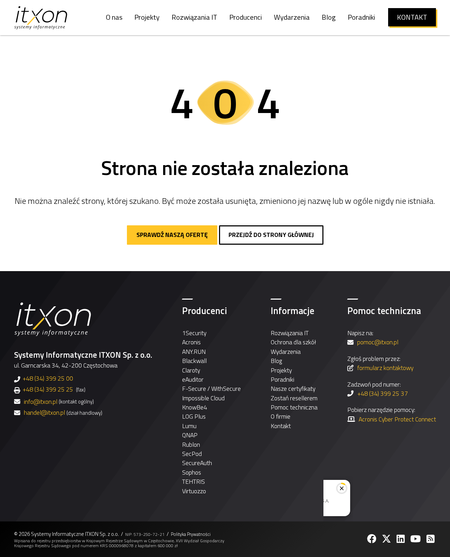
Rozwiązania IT (290, 333)
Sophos (191, 472)
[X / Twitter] (387, 539)
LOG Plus (194, 416)
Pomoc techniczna (294, 407)
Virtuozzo (194, 491)
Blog (276, 360)
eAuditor (193, 379)
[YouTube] (416, 539)
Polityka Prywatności (191, 534)
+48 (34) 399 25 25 (47, 389)
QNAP (190, 435)
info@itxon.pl (40, 401)
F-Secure (194, 388)
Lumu (189, 426)
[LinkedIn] (401, 539)
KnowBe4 (194, 407)
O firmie (280, 416)
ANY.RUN (194, 351)
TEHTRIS (193, 481)
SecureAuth (197, 463)
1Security (194, 333)
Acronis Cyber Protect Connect (397, 419)
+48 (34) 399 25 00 (47, 378)
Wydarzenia (286, 351)
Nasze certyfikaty (293, 388)
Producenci (204, 310)
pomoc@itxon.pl (377, 342)
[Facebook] (372, 539)
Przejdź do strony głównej (271, 234)
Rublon (191, 444)
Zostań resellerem (294, 398)
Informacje (292, 310)
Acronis (191, 342)
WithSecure (226, 388)
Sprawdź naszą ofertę (172, 234)
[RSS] (431, 539)
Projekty (281, 370)
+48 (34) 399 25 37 (382, 393)
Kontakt (281, 426)
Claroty (191, 370)
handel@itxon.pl (44, 412)
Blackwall (194, 360)
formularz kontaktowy (385, 368)
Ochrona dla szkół (293, 342)
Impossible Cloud (203, 398)
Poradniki (282, 379)
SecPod (192, 453)
